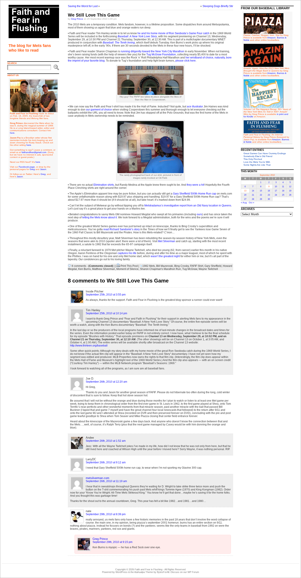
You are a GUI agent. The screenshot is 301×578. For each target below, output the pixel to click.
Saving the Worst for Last (83, 6)
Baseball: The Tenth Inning (119, 42)
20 (245, 195)
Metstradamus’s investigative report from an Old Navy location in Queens (187, 205)
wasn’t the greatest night (165, 256)
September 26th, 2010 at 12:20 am (106, 381)
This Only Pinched (252, 159)
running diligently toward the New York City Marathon (152, 51)
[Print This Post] (118, 265)
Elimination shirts (103, 184)
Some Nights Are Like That (257, 165)
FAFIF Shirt (196, 265)
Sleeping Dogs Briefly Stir (218, 6)
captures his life (127, 253)
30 (269, 199)
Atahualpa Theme (143, 572)
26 (290, 195)
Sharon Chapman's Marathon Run (160, 269)
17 (276, 191)
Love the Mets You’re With (256, 162)
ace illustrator (195, 106)
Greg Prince (77, 19)
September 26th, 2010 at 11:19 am (106, 481)
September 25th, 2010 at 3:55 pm (106, 294)
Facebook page (27, 167)
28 (253, 199)
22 (261, 195)
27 (245, 199)
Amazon (271, 37)
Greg (32, 169)
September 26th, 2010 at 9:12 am (106, 462)
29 (261, 199)
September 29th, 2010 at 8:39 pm (106, 514)
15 (261, 191)
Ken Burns (84, 269)
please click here (185, 60)
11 (283, 186)
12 (290, 186)
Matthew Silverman (103, 269)
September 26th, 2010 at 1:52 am (106, 440)
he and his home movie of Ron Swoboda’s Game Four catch (173, 33)
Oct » (251, 202)
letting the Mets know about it (99, 217)
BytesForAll (163, 572)
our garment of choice (99, 109)
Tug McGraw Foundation (161, 54)
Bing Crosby (181, 265)
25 (283, 195)
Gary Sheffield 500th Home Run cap (194, 193)
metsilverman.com (97, 478)
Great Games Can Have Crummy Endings (264, 153)
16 (269, 191)
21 (253, 195)
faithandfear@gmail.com (34, 152)
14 (253, 191)
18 (283, 191)
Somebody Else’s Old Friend (257, 156)
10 (276, 186)
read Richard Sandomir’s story (121, 229)
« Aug (244, 202)
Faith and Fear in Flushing (148, 569)
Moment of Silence (127, 269)
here (12, 133)
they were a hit (195, 184)
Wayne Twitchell (208, 269)
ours (199, 214)
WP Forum (193, 572)
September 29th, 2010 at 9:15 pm (112, 542)
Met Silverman (166, 241)
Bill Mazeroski (164, 265)
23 (269, 195)
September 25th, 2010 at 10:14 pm (106, 313)
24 (276, 195)
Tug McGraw (189, 269)
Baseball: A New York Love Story (137, 36)
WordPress (121, 572)
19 (290, 191)
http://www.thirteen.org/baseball (89, 345)
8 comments (79, 265)
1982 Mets (148, 265)
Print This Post (129, 265)
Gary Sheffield (212, 265)
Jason (43, 169)
